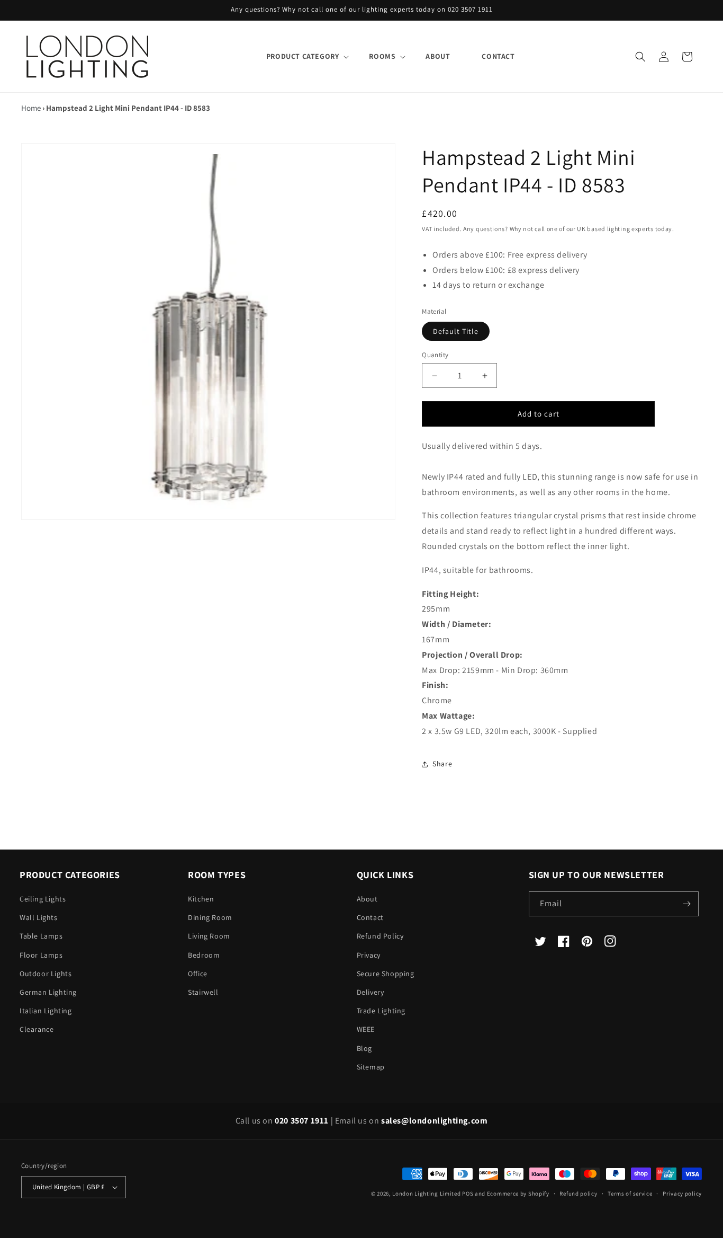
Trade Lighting (381, 1010)
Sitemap (371, 1067)
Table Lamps (41, 936)
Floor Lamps (41, 955)
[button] (302, 56)
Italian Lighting (46, 1010)
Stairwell (203, 992)
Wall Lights (39, 917)
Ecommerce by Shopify (518, 1193)
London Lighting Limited (426, 1193)
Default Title (455, 331)
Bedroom (204, 955)
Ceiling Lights (43, 899)
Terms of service (630, 1193)
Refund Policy (380, 936)
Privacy (369, 955)
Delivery (370, 992)
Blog (364, 1048)
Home (31, 108)
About (367, 899)
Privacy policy (682, 1193)
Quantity (435, 354)
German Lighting (48, 992)
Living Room (209, 936)
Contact (370, 917)
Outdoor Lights (45, 973)
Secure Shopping (385, 973)
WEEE (366, 1029)
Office (197, 973)
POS (467, 1193)
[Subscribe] (686, 903)
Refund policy (578, 1193)
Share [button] (442, 763)
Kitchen (201, 899)
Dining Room (210, 917)
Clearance (36, 1029)
